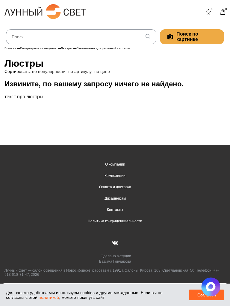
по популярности (49, 71)
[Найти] (148, 37)
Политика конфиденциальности (115, 221)
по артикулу (80, 71)
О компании (115, 164)
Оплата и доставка (115, 187)
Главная (10, 48)
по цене (102, 71)
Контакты (115, 210)
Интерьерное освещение (38, 48)
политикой (49, 297)
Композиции (115, 176)
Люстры (66, 48)
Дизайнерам (115, 198)
